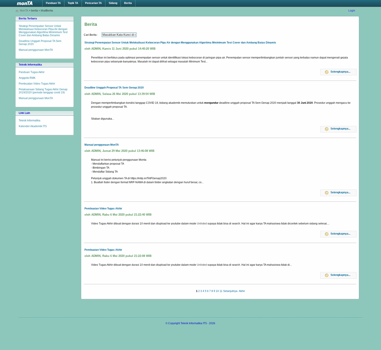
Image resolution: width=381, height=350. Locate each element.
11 (221, 291)
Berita (128, 3)
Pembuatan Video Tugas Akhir (37, 83)
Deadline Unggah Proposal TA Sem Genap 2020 (40, 43)
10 (217, 291)
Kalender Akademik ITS (33, 126)
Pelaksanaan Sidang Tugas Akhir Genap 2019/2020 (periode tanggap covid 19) (43, 91)
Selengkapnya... (340, 71)
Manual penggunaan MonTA (36, 49)
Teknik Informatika (29, 120)
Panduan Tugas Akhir (32, 72)
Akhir (242, 291)
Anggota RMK (27, 77)
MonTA (24, 10)
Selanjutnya (230, 291)
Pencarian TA (93, 3)
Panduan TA (53, 3)
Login (351, 10)
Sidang (113, 3)
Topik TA (73, 3)
